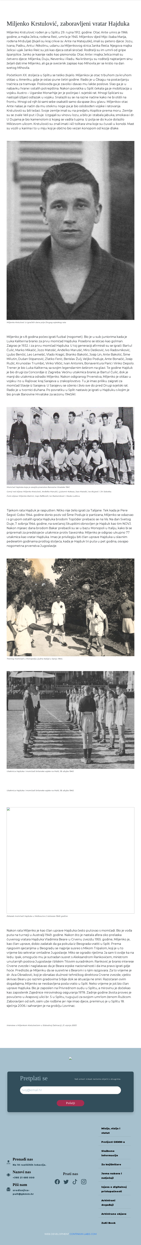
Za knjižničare (111, 1164)
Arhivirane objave (113, 1214)
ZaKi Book (108, 1223)
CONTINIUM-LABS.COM (83, 1234)
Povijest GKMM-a (113, 1142)
